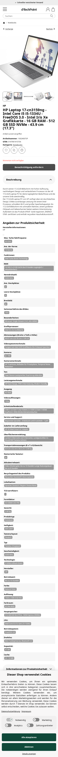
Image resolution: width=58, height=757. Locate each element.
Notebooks (17, 144)
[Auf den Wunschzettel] (6, 150)
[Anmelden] (48, 9)
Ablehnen (29, 747)
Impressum (26, 711)
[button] (7, 96)
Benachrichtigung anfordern (29, 167)
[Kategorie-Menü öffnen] (5, 9)
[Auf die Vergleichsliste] (14, 150)
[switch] (9, 719)
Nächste (49, 29)
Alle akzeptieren (29, 737)
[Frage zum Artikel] (22, 150)
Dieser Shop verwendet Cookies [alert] (29, 674)
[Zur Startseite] (29, 9)
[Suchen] (51, 16)
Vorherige (9, 29)
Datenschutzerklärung (10, 711)
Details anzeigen (29, 754)
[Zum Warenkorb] (53, 9)
